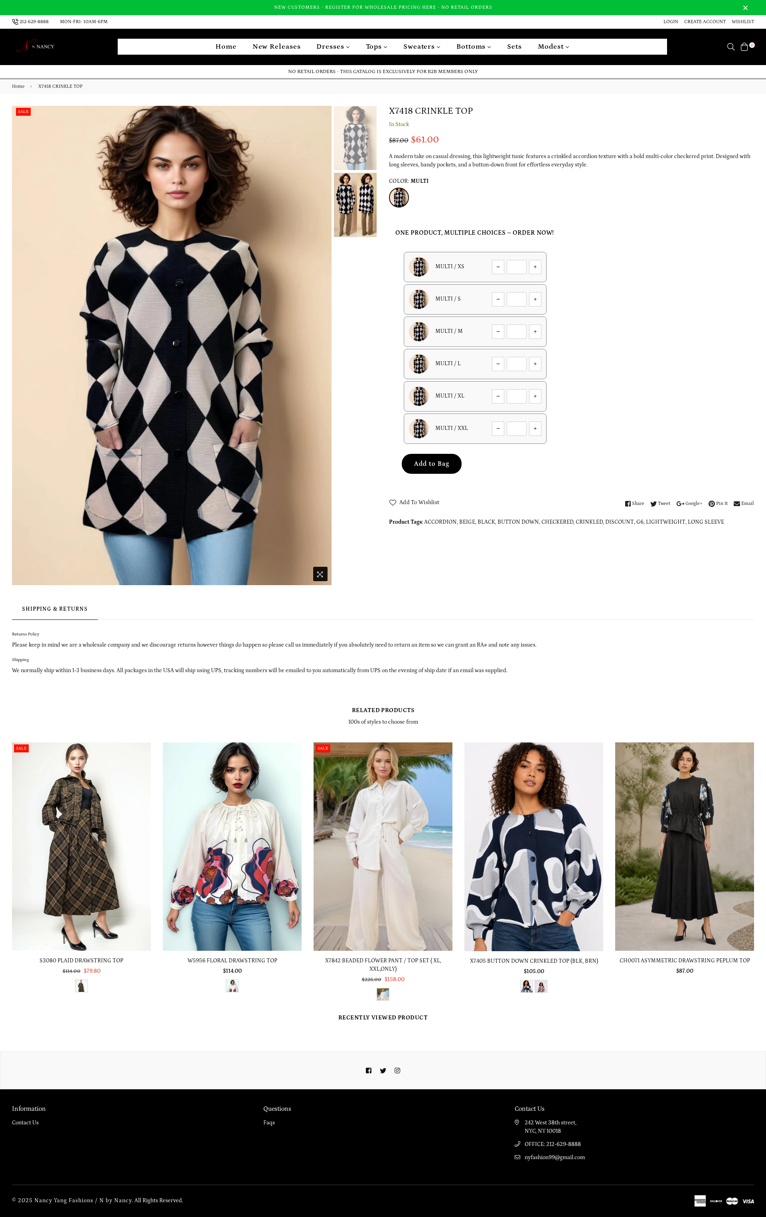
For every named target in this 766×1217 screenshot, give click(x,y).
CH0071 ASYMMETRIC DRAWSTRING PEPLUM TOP (685, 961)
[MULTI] (399, 198)
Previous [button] (22, 345)
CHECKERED (557, 522)
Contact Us (25, 1123)
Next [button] (322, 345)
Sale (23, 111)
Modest (552, 47)
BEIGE (467, 522)
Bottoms (472, 47)
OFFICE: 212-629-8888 (553, 1144)
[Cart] (744, 47)
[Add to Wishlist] (142, 777)
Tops (375, 47)
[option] (172, 346)
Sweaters (420, 47)
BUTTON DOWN (518, 522)
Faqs (269, 1123)
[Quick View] (142, 761)
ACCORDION (440, 522)
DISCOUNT (619, 522)
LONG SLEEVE (706, 522)
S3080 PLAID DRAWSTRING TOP (81, 961)
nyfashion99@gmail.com (555, 1157)
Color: (408, 181)
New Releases (277, 47)
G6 (640, 522)
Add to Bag (431, 463)
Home (226, 47)
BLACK (486, 522)
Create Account (705, 21)
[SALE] (82, 846)
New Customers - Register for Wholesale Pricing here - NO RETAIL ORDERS (383, 7)
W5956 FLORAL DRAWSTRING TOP (232, 961)
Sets (514, 47)
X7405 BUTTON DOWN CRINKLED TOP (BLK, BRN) (534, 961)
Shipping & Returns (55, 609)
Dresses (331, 47)
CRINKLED (589, 522)
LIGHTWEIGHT (665, 522)
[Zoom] (320, 574)
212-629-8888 (34, 21)
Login (670, 21)
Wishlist (743, 21)
